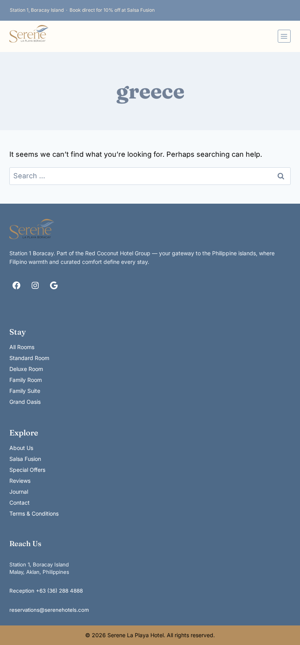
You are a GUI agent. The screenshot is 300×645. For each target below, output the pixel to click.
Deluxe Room (26, 369)
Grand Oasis (25, 401)
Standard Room (29, 358)
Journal (18, 491)
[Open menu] (284, 36)
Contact (19, 502)
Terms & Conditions (34, 513)
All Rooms (21, 347)
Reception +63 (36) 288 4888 (46, 591)
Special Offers (27, 469)
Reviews (19, 480)
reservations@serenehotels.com (49, 610)
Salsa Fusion (25, 458)
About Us (21, 447)
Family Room (25, 379)
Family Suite (24, 390)
